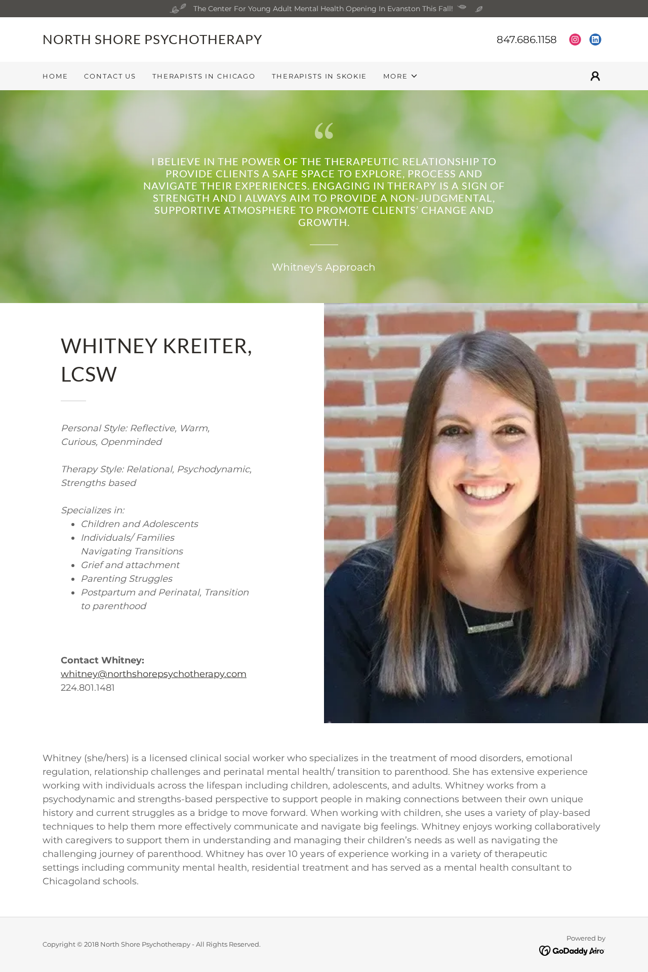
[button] (400, 76)
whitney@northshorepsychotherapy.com (154, 674)
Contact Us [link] (110, 76)
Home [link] (55, 76)
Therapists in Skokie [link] (319, 76)
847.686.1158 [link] (527, 39)
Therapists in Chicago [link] (204, 76)
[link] (183, 41)
